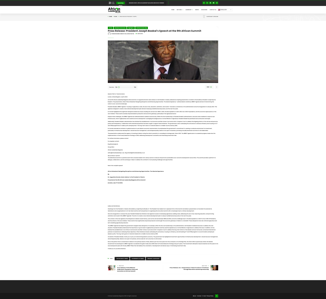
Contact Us (213, 9)
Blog (115, 16)
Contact (199, 296)
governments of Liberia (138, 258)
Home (172, 9)
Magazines (204, 9)
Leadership (188, 9)
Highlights (131, 28)
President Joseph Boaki (153, 258)
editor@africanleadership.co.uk (116, 152)
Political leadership (141, 28)
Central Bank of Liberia (122, 258)
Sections (179, 9)
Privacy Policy (210, 296)
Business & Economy (120, 28)
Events (197, 9)
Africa (110, 28)
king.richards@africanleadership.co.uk (135, 152)
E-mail (204, 296)
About (194, 296)
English (223, 9)
